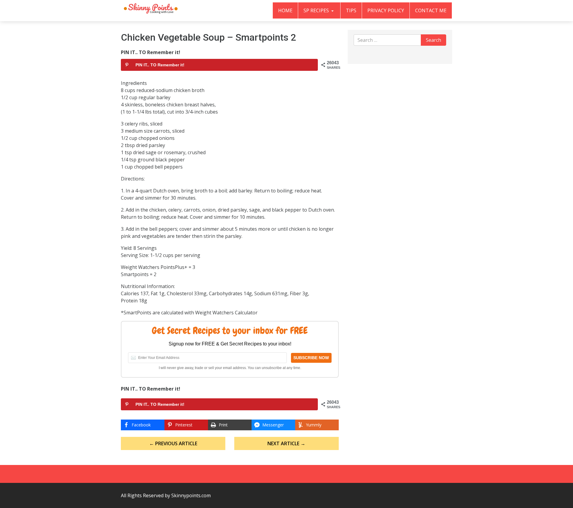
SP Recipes (317, 10)
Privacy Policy (385, 10)
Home (285, 10)
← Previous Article (173, 443)
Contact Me (430, 10)
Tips (351, 10)
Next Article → (286, 443)
